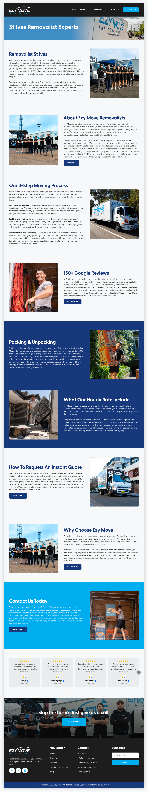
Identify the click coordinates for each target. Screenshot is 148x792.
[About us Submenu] (104, 10)
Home (73, 10)
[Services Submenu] (90, 10)
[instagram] (25, 770)
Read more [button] (24, 672)
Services (84, 10)
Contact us (114, 10)
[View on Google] (24, 677)
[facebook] (12, 770)
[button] (9, 672)
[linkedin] (18, 770)
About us (98, 10)
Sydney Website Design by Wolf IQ (95, 785)
